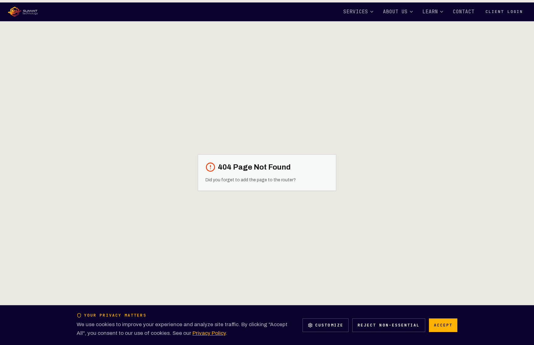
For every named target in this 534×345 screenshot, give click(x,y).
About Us (395, 11)
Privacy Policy (209, 333)
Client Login (504, 11)
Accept (443, 325)
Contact (463, 11)
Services (355, 11)
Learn (430, 11)
